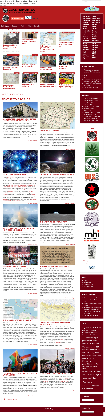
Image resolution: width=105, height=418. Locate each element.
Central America (88, 333)
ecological (33, 199)
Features (15, 26)
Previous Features (11, 399)
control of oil (91, 335)
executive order (11, 177)
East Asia (85, 39)
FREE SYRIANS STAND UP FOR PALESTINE (56, 374)
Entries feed (87, 282)
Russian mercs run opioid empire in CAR (48, 85)
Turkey (84, 386)
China (96, 333)
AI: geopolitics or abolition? (28, 85)
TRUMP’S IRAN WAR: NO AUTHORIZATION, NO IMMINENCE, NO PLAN (19, 229)
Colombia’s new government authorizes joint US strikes (47, 48)
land (99, 350)
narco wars (86, 356)
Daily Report (5, 26)
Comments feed (88, 284)
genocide (86, 341)
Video (29, 26)
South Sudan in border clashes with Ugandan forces (10, 86)
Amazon (95, 45)
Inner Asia (86, 40)
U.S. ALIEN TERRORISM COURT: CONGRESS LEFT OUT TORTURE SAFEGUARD (19, 120)
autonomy (92, 330)
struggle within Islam (90, 374)
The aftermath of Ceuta (91, 87)
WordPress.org (88, 286)
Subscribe (37, 26)
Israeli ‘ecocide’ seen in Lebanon (10, 68)
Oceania (85, 37)
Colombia (85, 335)
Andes (94, 43)
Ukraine (94, 39)
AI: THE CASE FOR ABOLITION (14, 174)
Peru (94, 364)
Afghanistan (86, 20)
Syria (88, 16)
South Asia (86, 31)
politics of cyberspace (92, 369)
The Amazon (86, 379)
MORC (97, 353)
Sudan (94, 28)
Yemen (88, 18)
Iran (84, 18)
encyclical (10, 185)
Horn (98, 18)
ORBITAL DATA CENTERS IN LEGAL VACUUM (57, 174)
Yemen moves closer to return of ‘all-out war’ (66, 44)
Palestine (85, 22)
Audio (23, 26)
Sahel (94, 18)
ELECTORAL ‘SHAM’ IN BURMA (14, 266)
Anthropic (15, 182)
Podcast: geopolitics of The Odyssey (29, 65)
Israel (88, 350)
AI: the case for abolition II (64, 67)
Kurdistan (86, 24)
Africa (94, 16)
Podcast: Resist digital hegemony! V (47, 68)
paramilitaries (87, 364)
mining (92, 353)
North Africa (96, 22)
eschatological (16, 200)
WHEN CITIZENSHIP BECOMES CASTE (54, 266)
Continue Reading (33, 140)
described (58, 342)
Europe (94, 31)
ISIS (84, 350)
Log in (85, 280)
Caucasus (95, 40)
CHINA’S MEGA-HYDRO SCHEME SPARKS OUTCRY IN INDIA (55, 323)
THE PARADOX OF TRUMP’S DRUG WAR (18, 320)
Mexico (85, 43)
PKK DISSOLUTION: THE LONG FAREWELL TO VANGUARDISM (20, 374)
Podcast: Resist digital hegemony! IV (66, 86)
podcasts (89, 366)
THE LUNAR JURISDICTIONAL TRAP (53, 222)
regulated (10, 191)
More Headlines (11, 94)
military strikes (64, 381)
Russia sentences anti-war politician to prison (29, 41)
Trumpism (94, 383)
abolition (5, 199)
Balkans (94, 37)
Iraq (84, 16)
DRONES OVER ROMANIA (49, 130)
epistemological (7, 200)
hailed (61, 339)
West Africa (96, 20)
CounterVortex (22, 9)
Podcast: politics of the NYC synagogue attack (10, 46)
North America (88, 358)
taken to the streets (63, 378)
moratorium (30, 182)
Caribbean (86, 49)
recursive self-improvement (24, 189)
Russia (85, 371)
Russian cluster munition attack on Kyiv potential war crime (92, 72)
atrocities (45, 381)
